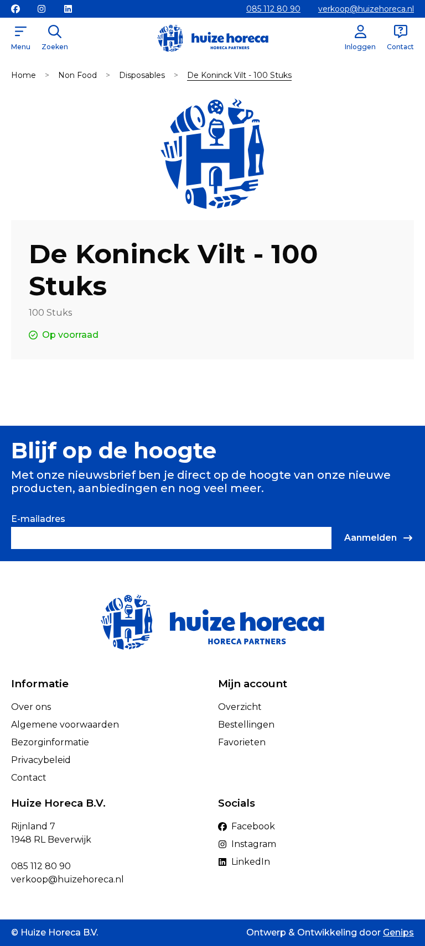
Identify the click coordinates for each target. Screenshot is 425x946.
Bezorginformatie (50, 742)
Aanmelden (370, 537)
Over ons (31, 707)
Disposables (142, 75)
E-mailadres (38, 519)
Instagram (253, 844)
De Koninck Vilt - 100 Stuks (239, 75)
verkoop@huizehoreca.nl (366, 9)
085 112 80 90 (273, 9)
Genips (398, 932)
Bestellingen (246, 724)
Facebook (253, 826)
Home (23, 75)
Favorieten (242, 742)
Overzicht (240, 707)
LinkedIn (250, 861)
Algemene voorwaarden (65, 724)
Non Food (77, 75)
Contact (28, 777)
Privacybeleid (41, 760)
